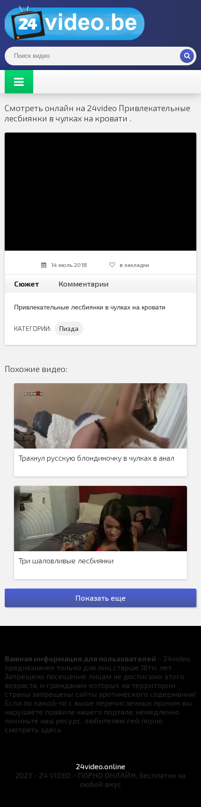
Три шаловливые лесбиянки (66, 560)
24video (75, 23)
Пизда (69, 328)
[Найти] (187, 56)
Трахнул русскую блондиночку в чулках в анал (96, 457)
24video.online (100, 766)
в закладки (134, 264)
